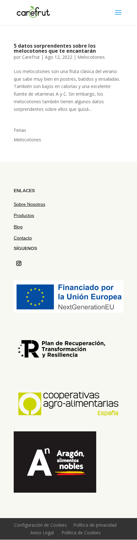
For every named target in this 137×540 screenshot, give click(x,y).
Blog (18, 226)
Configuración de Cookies (40, 525)
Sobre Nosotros (29, 204)
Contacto (23, 237)
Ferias (20, 130)
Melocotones (91, 57)
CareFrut (31, 57)
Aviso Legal (42, 533)
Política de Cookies (81, 533)
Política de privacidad (95, 525)
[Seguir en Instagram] (19, 263)
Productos (24, 215)
